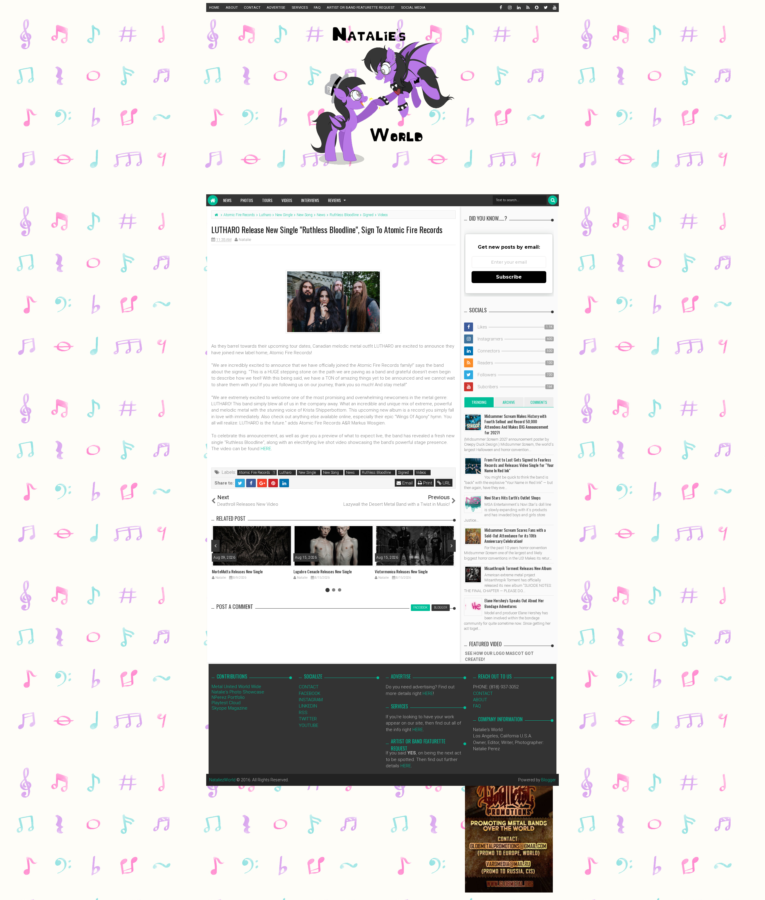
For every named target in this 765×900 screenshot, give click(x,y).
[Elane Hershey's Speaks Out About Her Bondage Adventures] (473, 607)
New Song (331, 472)
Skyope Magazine (229, 708)
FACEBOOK (309, 693)
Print (427, 483)
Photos (247, 200)
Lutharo (285, 472)
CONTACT (252, 7)
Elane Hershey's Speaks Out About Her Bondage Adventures (514, 603)
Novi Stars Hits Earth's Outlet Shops (512, 497)
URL (446, 483)
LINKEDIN (308, 706)
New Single (307, 472)
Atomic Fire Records (254, 472)
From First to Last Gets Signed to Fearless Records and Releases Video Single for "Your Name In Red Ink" (519, 464)
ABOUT (232, 7)
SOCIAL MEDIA (413, 7)
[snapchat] (536, 7)
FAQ (317, 7)
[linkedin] (518, 7)
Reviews (334, 200)
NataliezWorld (222, 779)
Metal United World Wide (236, 686)
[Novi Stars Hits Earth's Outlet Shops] (473, 504)
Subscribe (509, 277)
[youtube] (554, 7)
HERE (266, 448)
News (227, 200)
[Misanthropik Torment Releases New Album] (473, 574)
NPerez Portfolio (228, 697)
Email (407, 483)
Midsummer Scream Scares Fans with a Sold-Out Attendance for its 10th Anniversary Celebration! (515, 535)
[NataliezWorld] (213, 200)
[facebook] (500, 7)
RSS (303, 712)
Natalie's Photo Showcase (238, 692)
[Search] (552, 200)
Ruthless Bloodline (376, 472)
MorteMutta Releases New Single (237, 571)
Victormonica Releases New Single (401, 571)
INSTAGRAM (311, 699)
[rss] (527, 7)
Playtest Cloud (226, 702)
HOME (214, 7)
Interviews (310, 200)
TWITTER (308, 719)
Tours (267, 200)
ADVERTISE (276, 7)
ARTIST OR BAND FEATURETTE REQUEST (361, 7)
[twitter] (545, 7)
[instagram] (509, 7)
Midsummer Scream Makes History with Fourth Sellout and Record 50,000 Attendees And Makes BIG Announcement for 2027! (516, 424)
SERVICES (300, 7)
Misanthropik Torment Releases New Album (517, 568)
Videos (286, 200)
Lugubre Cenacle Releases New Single (322, 571)
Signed (403, 472)
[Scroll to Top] (758, 890)
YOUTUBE (308, 725)
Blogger (548, 779)
